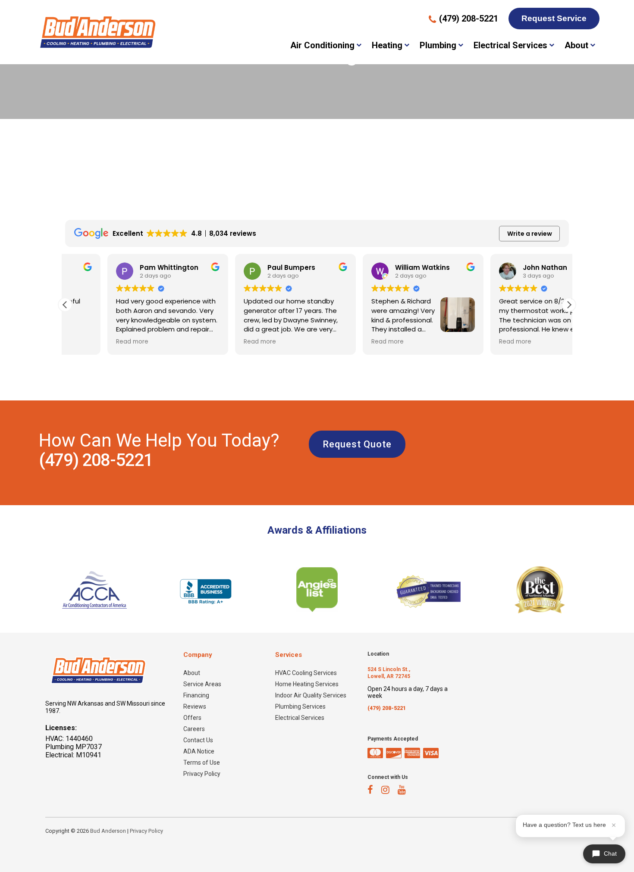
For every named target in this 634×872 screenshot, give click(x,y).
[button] (568, 304)
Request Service (554, 18)
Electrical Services (510, 45)
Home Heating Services (307, 684)
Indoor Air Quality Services (310, 695)
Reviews (194, 706)
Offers (192, 717)
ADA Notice (198, 751)
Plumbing (438, 45)
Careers (194, 728)
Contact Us (198, 740)
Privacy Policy (201, 773)
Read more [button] (90, 342)
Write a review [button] (529, 233)
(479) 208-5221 (96, 460)
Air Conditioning (322, 45)
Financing (196, 695)
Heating (387, 45)
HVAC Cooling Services (306, 672)
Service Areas (202, 684)
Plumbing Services (300, 706)
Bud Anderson (108, 831)
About (576, 45)
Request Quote (357, 444)
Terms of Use (201, 762)
